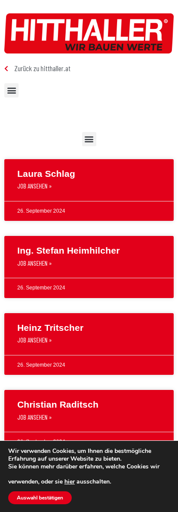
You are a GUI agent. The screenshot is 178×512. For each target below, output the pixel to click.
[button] (11, 90)
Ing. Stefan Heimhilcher (68, 250)
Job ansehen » (34, 186)
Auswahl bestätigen (40, 497)
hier (69, 482)
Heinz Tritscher (50, 328)
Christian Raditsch (58, 404)
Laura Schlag (46, 174)
